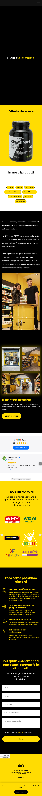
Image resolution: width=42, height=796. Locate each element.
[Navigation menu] (38, 3)
